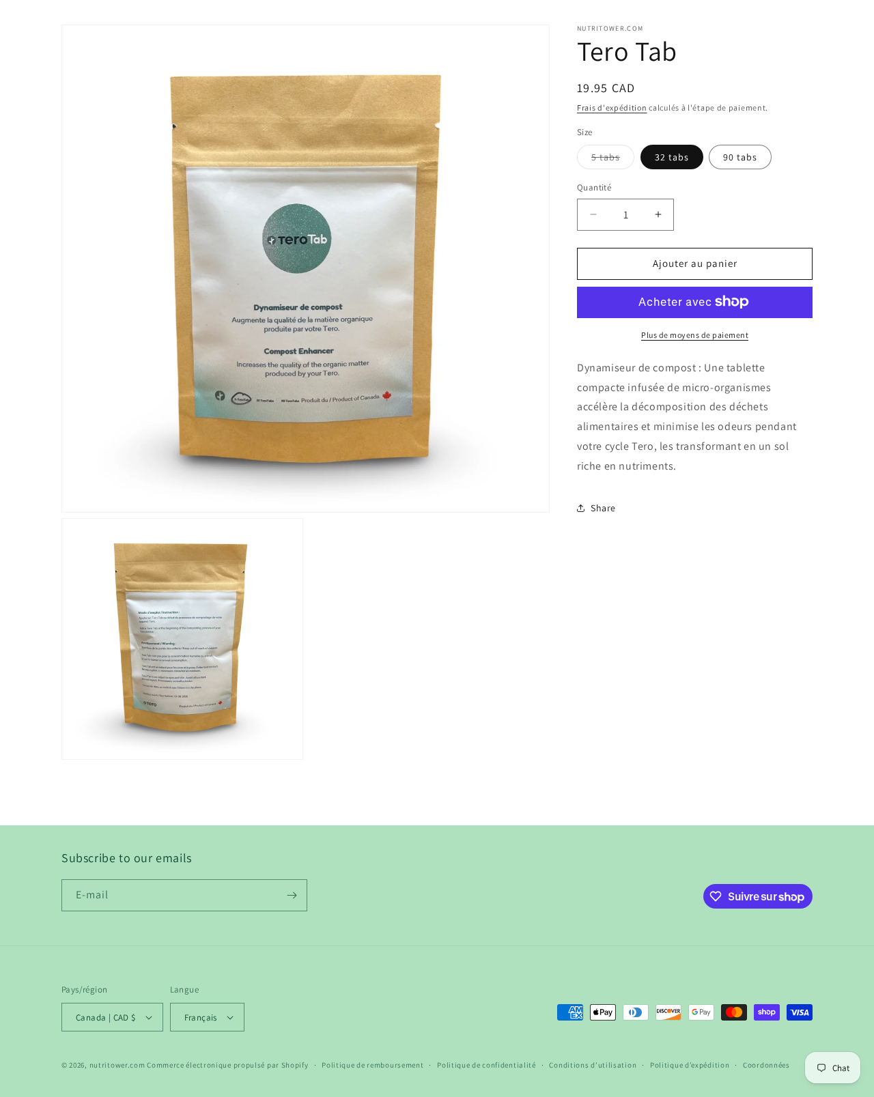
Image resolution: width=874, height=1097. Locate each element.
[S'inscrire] (292, 895)
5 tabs (612, 159)
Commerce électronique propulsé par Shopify (227, 1065)
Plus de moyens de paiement (694, 334)
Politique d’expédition (689, 1065)
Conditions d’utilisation (592, 1065)
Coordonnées (766, 1065)
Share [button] (603, 508)
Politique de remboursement (372, 1065)
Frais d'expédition (612, 107)
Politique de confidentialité (486, 1065)
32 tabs (672, 157)
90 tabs (740, 157)
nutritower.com (117, 1065)
